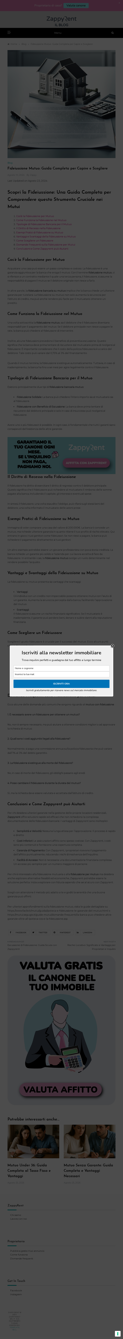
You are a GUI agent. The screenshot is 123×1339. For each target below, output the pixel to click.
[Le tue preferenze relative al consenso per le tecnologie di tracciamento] (118, 1334)
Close (112, 646)
